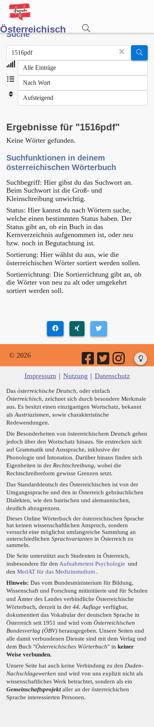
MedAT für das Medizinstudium (56, 571)
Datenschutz (112, 376)
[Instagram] (119, 361)
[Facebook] (88, 361)
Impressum (40, 376)
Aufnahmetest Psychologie (92, 563)
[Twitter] (104, 361)
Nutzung (75, 376)
